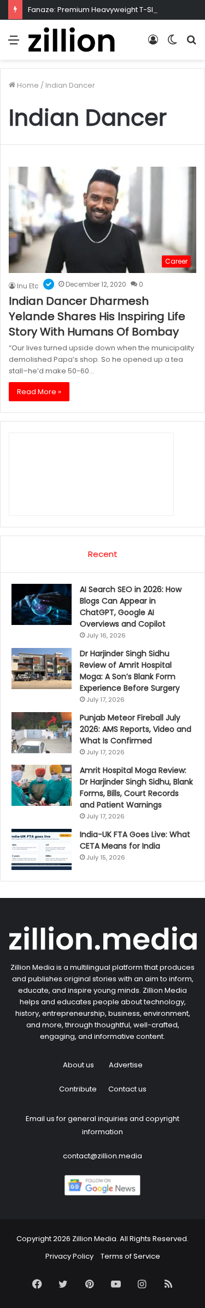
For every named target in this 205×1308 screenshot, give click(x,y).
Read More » (39, 391)
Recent (103, 554)
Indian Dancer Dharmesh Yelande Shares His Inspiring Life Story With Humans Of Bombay (97, 316)
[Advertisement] (102, 168)
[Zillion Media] (71, 39)
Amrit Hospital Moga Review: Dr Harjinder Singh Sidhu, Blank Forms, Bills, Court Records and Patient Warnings (136, 787)
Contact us (127, 1089)
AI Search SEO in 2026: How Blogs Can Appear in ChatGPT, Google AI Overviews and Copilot (130, 606)
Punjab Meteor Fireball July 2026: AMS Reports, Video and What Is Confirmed (135, 729)
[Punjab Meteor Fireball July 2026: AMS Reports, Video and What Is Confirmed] (41, 732)
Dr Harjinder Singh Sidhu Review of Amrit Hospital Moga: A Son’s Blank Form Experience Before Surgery (130, 670)
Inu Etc (28, 286)
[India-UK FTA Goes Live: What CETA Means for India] (41, 849)
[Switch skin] (172, 44)
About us (78, 1065)
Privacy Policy (69, 1256)
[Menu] (13, 44)
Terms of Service (130, 1256)
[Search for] (191, 44)
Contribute (78, 1089)
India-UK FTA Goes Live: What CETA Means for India (135, 840)
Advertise (126, 1065)
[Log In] (153, 44)
